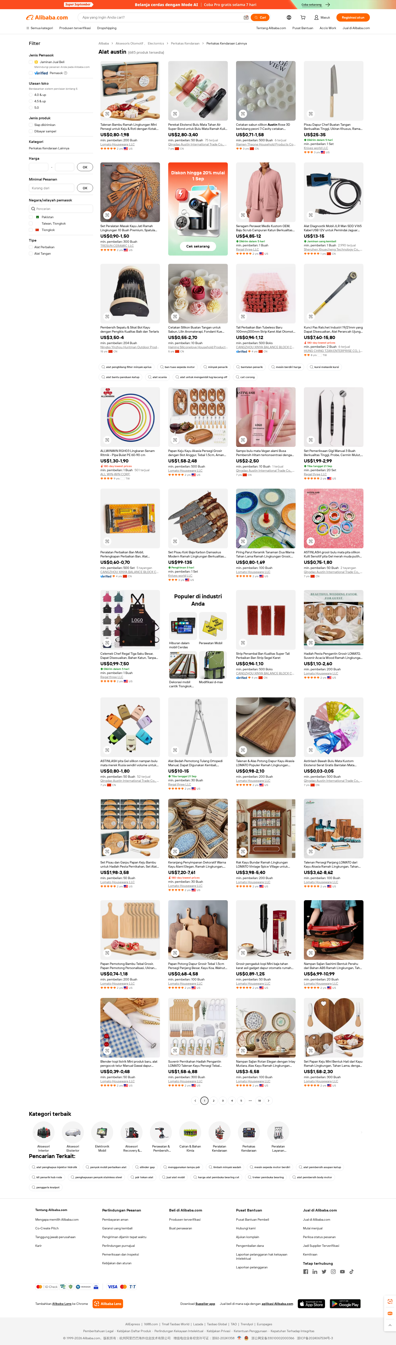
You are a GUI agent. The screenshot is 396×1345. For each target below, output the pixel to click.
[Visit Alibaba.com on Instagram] (333, 1271)
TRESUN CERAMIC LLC (117, 246)
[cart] (303, 18)
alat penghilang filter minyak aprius (128, 367)
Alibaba (104, 43)
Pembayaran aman (115, 1219)
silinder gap (147, 1167)
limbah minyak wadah (227, 1167)
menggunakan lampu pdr (184, 1167)
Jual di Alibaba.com (316, 1219)
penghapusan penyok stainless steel (98, 1177)
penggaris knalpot (48, 1187)
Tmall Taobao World (175, 1324)
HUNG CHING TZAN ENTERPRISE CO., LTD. (333, 351)
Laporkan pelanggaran (252, 1267)
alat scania (160, 377)
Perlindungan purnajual (118, 1246)
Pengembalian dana (250, 1246)
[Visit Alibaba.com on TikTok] (351, 1271)
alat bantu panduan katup (122, 377)
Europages (264, 1324)
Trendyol (247, 1324)
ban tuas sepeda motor (180, 367)
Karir (38, 1246)
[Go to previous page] (195, 1101)
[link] (390, 1301)
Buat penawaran (180, 1228)
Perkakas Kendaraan (185, 43)
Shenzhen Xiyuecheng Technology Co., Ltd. (333, 249)
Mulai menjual (312, 1228)
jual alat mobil (176, 1177)
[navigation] (61, 573)
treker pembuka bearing (268, 1177)
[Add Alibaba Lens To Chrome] (108, 1303)
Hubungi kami (246, 1228)
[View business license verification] (239, 1338)
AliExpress (132, 1324)
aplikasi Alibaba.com (277, 1304)
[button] (246, 17)
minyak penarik (218, 367)
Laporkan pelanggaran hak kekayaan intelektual (261, 1256)
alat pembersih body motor (314, 1177)
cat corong (247, 377)
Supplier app (205, 1304)
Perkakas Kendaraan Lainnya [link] (226, 43)
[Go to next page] (268, 1101)
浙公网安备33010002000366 (272, 1338)
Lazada (198, 1324)
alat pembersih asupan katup (322, 1167)
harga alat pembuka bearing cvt (218, 1177)
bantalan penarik (252, 367)
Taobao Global (217, 1324)
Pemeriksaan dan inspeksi (120, 1254)
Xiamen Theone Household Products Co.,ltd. (266, 144)
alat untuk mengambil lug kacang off (203, 377)
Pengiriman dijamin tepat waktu (124, 1237)
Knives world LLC (316, 148)
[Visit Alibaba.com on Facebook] (305, 1271)
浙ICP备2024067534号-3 (315, 1338)
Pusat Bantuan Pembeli (252, 1219)
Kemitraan (310, 1254)
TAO (234, 1324)
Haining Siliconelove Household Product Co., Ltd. (198, 347)
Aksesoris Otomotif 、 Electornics (140, 43)
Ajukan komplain (247, 1237)
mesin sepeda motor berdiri (272, 1167)
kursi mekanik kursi (326, 367)
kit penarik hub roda (49, 1177)
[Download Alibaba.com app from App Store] (311, 1303)
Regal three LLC (247, 249)
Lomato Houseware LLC (117, 144)
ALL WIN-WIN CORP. (115, 474)
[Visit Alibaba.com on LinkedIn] (315, 1271)
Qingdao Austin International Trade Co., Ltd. (198, 144)
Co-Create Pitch (47, 1228)
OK (85, 167)
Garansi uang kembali (117, 1228)
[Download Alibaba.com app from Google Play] (345, 1303)
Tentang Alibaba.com (51, 1210)
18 (259, 1100)
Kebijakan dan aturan (117, 1263)
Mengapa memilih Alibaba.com (57, 1219)
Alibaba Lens (62, 1304)
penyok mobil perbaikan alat (108, 1167)
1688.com (151, 1324)
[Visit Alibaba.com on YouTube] (342, 1271)
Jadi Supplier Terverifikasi (321, 1246)
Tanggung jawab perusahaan (55, 1237)
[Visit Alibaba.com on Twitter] (324, 1271)
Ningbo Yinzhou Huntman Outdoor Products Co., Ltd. (130, 347)
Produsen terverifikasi (185, 1219)
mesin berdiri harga (288, 367)
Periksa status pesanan (319, 1237)
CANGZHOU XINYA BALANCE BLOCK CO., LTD (266, 347)
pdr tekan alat (144, 1177)
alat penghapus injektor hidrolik (56, 1167)
